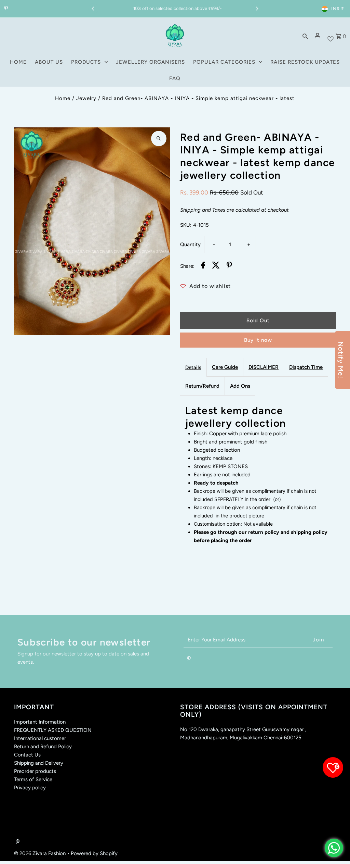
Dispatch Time (306, 367)
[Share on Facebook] (203, 266)
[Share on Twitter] (216, 266)
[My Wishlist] (330, 35)
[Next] (257, 8)
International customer (40, 738)
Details (193, 367)
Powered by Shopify (94, 853)
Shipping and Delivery (38, 763)
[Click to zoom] (158, 138)
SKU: (185, 225)
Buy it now (258, 340)
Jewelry (86, 98)
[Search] (305, 35)
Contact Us (27, 755)
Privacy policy (30, 788)
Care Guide (225, 367)
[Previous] (93, 8)
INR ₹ (337, 8)
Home (62, 98)
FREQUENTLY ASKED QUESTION (53, 730)
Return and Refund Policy (43, 746)
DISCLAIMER (263, 367)
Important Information (40, 722)
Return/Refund (202, 386)
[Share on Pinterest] (229, 266)
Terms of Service (33, 779)
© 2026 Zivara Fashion (40, 853)
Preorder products (35, 771)
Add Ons (240, 386)
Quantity (190, 244)
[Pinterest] (5, 9)
